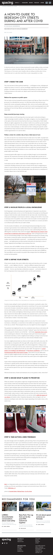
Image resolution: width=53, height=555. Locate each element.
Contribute (38, 550)
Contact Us (38, 552)
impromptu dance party (41, 332)
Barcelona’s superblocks (34, 350)
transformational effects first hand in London (16, 352)
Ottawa (19, 548)
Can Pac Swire (28, 491)
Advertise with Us (40, 548)
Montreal (20, 547)
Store (42, 2)
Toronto (19, 540)
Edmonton (20, 551)
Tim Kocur (23, 528)
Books (31, 2)
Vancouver (20, 541)
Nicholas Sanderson (13, 26)
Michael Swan (20, 491)
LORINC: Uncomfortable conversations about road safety (8, 518)
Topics (17, 2)
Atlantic (19, 550)
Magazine (25, 2)
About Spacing (39, 547)
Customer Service (40, 545)
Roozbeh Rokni (13, 491)
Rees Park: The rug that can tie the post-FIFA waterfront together (26, 519)
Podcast (36, 2)
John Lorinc (7, 526)
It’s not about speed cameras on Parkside (43, 517)
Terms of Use (39, 551)
